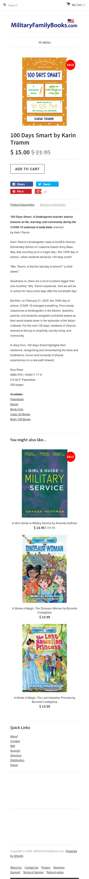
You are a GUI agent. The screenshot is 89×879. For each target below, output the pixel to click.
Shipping (15, 755)
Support (15, 750)
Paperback (17, 399)
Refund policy (55, 872)
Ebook (14, 404)
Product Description (22, 204)
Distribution (17, 760)
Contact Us (31, 867)
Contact (15, 741)
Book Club (16, 409)
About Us (16, 867)
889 (12, 746)
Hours (14, 765)
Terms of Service (33, 872)
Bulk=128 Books (20, 419)
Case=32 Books (20, 414)
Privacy (45, 867)
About (14, 736)
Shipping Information (53, 204)
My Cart (79, 5)
